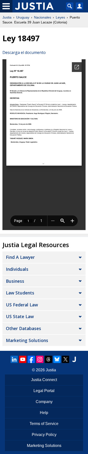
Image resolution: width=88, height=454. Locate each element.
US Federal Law (22, 305)
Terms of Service (44, 424)
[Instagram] (40, 359)
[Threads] (48, 359)
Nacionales (42, 17)
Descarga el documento (24, 52)
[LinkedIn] (14, 359)
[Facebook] (31, 359)
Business (15, 281)
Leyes (60, 17)
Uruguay (22, 17)
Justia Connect (44, 380)
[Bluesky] (57, 359)
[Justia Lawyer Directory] (74, 359)
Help (44, 413)
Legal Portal (44, 391)
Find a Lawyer (20, 257)
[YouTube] (22, 359)
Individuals (17, 269)
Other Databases (23, 328)
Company (44, 402)
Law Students (20, 293)
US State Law (20, 316)
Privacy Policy (44, 435)
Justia (6, 17)
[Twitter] (65, 359)
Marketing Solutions (27, 340)
